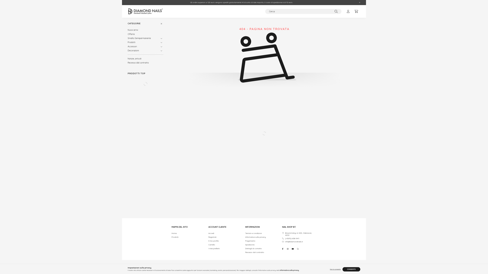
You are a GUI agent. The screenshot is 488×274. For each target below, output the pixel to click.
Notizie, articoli (134, 58)
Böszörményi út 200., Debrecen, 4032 (298, 234)
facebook (282, 248)
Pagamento (250, 241)
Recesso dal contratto (138, 62)
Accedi (211, 233)
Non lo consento (335, 269)
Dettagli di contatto (253, 248)
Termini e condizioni (253, 233)
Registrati (212, 237)
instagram (287, 248)
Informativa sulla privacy (255, 237)
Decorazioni (133, 50)
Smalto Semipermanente (139, 38)
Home (174, 233)
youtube (292, 248)
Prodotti (131, 42)
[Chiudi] (360, 2)
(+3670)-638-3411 (292, 238)
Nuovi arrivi (133, 30)
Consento (351, 269)
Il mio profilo (213, 241)
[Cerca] (336, 11)
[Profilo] (348, 11)
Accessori (132, 46)
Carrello (211, 245)
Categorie (134, 23)
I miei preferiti (214, 248)
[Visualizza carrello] (356, 11)
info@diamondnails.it (294, 242)
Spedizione (249, 245)
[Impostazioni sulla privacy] (297, 248)
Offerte (131, 34)
